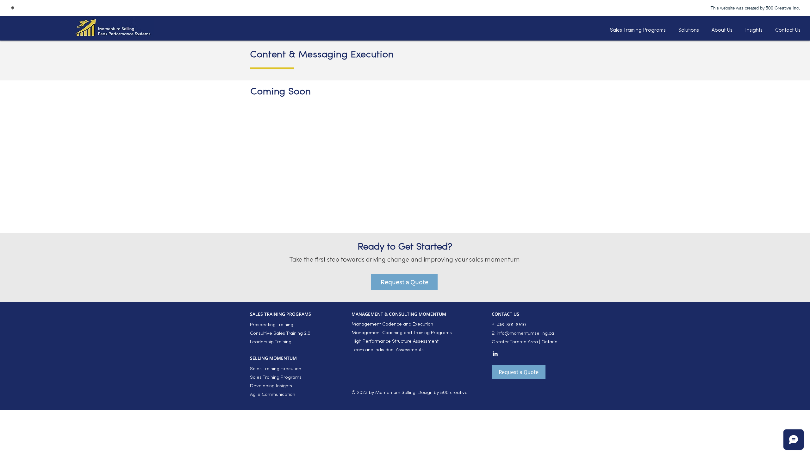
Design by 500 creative (442, 392)
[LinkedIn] (495, 353)
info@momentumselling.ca (525, 333)
